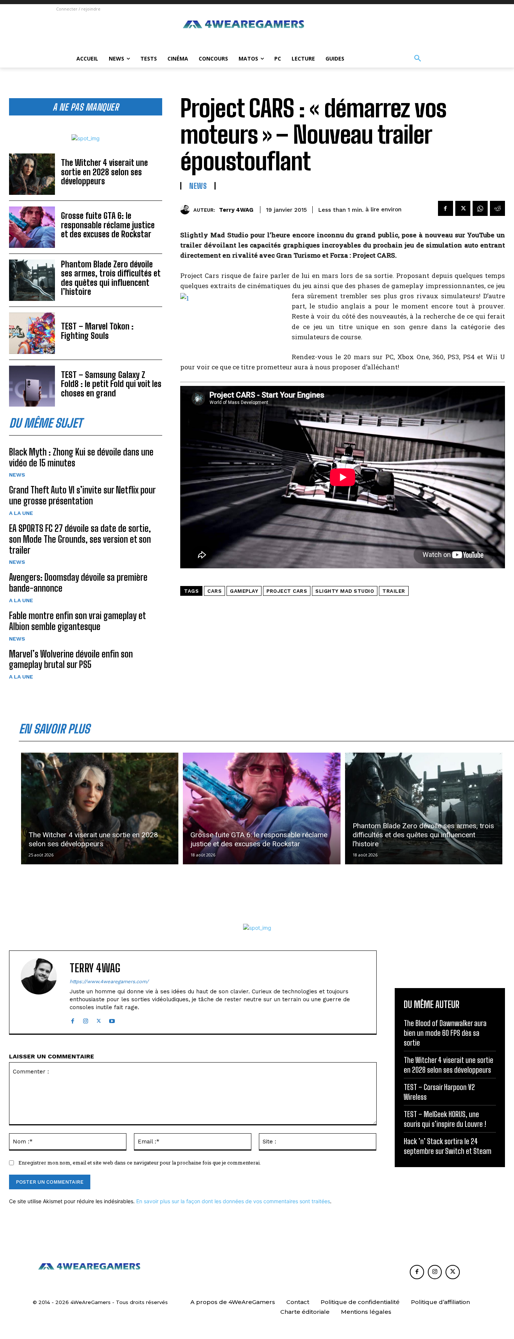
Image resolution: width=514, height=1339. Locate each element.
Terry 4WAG (236, 209)
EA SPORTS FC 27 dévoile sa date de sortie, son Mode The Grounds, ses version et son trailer (80, 539)
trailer (393, 591)
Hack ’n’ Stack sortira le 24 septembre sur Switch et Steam (447, 1146)
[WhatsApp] (480, 208)
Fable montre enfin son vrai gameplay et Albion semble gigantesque (77, 621)
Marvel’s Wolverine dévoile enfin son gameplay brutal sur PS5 (71, 659)
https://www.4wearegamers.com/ (109, 981)
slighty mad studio (344, 591)
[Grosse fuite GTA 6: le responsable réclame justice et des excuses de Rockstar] (32, 227)
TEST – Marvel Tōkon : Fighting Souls (97, 330)
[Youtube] (112, 1019)
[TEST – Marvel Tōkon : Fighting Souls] (32, 333)
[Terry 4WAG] (186, 209)
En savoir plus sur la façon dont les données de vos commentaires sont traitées (233, 1201)
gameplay (244, 591)
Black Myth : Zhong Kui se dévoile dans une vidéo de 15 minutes (81, 457)
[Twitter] (462, 208)
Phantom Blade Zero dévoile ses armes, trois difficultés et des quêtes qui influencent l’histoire (111, 278)
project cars (286, 591)
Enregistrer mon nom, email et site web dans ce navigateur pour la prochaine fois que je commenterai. (139, 1162)
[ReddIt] (497, 208)
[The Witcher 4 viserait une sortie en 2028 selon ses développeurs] (32, 174)
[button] (418, 59)
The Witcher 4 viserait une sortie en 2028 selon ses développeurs (104, 172)
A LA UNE (21, 513)
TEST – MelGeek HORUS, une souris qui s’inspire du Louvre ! (445, 1119)
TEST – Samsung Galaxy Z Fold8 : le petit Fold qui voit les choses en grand (111, 384)
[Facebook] (445, 208)
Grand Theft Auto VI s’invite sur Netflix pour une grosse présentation (82, 495)
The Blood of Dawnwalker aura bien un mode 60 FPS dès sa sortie (445, 1033)
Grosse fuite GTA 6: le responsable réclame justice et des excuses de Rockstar (108, 225)
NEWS (17, 474)
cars (214, 591)
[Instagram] (85, 1019)
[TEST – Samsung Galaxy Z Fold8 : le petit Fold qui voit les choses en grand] (32, 386)
